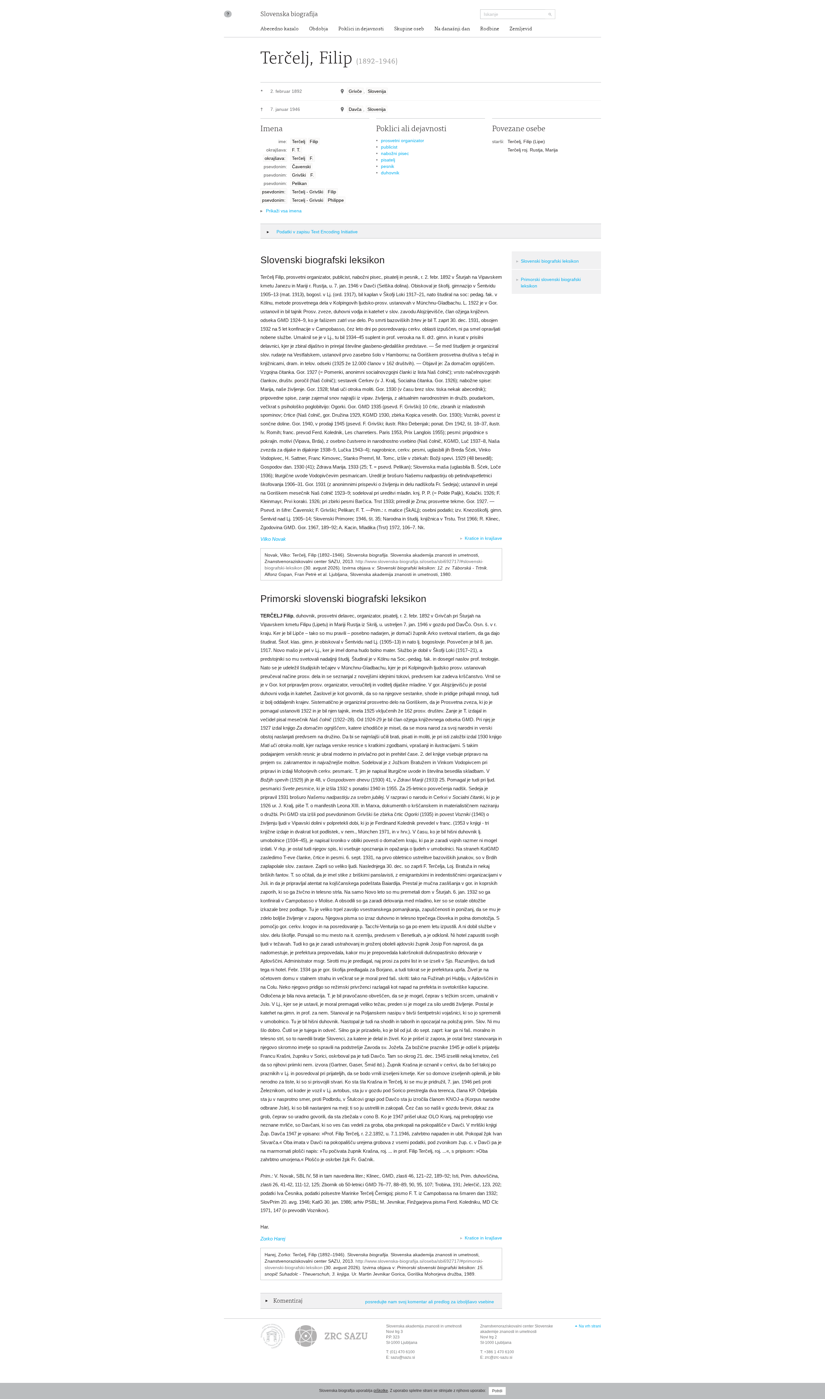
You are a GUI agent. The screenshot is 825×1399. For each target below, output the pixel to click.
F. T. (296, 149)
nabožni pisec (395, 153)
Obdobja (318, 29)
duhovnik (390, 172)
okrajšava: (275, 158)
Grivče (355, 91)
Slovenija (377, 91)
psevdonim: (274, 191)
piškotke (381, 1390)
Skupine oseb (409, 29)
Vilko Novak (273, 539)
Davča (355, 109)
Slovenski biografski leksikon (550, 261)
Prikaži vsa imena (284, 210)
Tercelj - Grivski (307, 200)
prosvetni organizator (402, 140)
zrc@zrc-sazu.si (498, 1357)
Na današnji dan (452, 29)
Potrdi (497, 1391)
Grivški (299, 175)
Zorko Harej (272, 1238)
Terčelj (298, 141)
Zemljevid (521, 29)
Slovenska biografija (289, 14)
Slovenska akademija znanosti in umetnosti (424, 1326)
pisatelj (388, 159)
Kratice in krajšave (483, 538)
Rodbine (489, 29)
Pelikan (299, 183)
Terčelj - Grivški (307, 191)
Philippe (336, 200)
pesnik (387, 166)
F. (311, 158)
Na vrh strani (590, 1326)
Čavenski (301, 166)
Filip (314, 141)
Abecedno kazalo (279, 29)
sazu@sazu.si (403, 1357)
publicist (389, 147)
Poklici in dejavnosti (361, 29)
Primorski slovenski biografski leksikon (551, 282)
